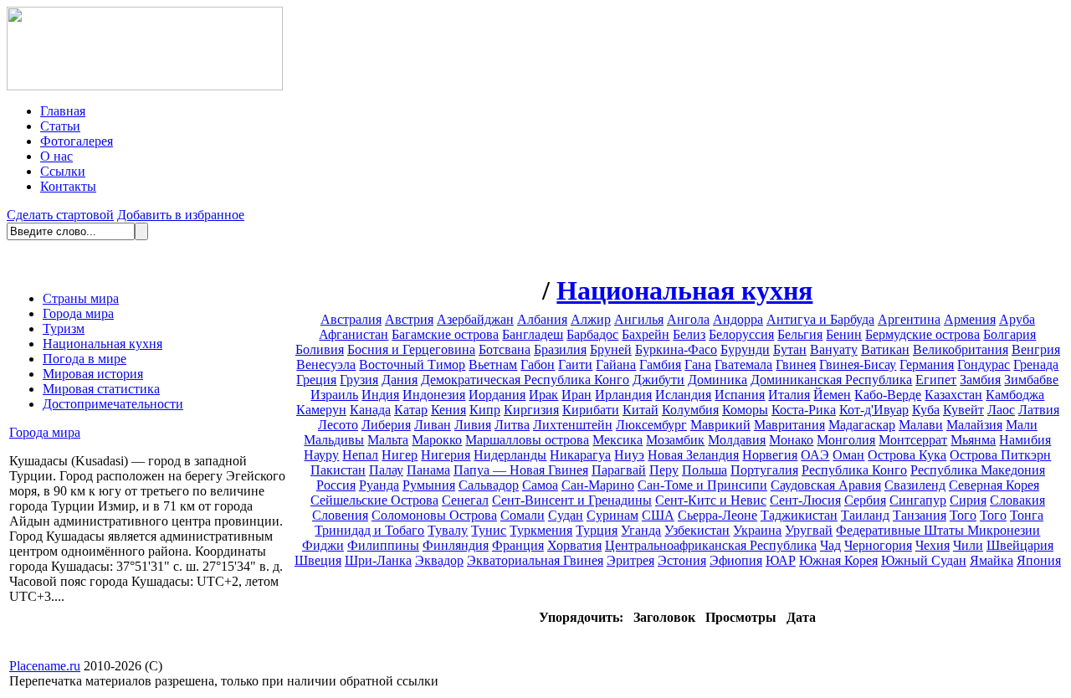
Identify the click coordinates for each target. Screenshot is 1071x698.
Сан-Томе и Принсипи (702, 485)
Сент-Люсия (805, 500)
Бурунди (745, 349)
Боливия (319, 349)
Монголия (846, 440)
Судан (565, 515)
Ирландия (623, 394)
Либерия (386, 425)
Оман (848, 455)
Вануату (834, 349)
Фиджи (323, 545)
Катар (411, 410)
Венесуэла (326, 364)
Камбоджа (1015, 394)
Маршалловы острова (527, 440)
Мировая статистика (101, 389)
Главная (62, 111)
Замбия (980, 379)
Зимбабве (1031, 379)
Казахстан (953, 394)
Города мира (78, 313)
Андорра (738, 319)
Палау (386, 470)
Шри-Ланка (378, 560)
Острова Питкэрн (1000, 455)
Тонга (1026, 515)
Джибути (658, 379)
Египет (935, 379)
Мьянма (973, 440)
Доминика (717, 379)
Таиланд (865, 515)
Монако (791, 440)
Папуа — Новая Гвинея (521, 470)
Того (963, 515)
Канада (370, 410)
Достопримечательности (113, 404)
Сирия (968, 500)
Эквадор (439, 560)
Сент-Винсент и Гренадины (572, 500)
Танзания (919, 515)
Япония (1039, 560)
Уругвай (809, 530)
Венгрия (1036, 349)
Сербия (865, 500)
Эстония (682, 560)
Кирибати (590, 410)
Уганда (641, 530)
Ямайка (991, 560)
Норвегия (769, 455)
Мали (1022, 425)
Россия (336, 485)
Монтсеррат (913, 440)
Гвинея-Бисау (857, 364)
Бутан (790, 349)
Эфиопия (736, 560)
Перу (664, 470)
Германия (926, 364)
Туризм (64, 328)
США (658, 515)
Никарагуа (580, 455)
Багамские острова (445, 334)
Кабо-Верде (887, 394)
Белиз (689, 334)
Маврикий (720, 425)
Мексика (617, 440)
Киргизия (531, 410)
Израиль (334, 394)
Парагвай (619, 470)
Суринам (612, 515)
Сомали (522, 515)
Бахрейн (645, 334)
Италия (789, 394)
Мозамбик (675, 440)
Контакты (68, 186)
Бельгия (799, 334)
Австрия (409, 319)
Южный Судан (923, 560)
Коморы (745, 410)
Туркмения (541, 530)
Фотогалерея (76, 141)
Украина (757, 530)
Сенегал (465, 500)
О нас (56, 156)
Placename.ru (44, 666)
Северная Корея (994, 485)
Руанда (379, 485)
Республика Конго (854, 470)
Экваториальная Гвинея (535, 560)
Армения (970, 319)
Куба (926, 410)
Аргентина (909, 319)
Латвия (1038, 410)
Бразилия (560, 349)
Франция (518, 545)
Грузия (359, 379)
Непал (360, 455)
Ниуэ (629, 455)
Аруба (1017, 319)
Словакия (1017, 500)
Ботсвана (504, 349)
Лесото (338, 425)
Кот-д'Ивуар (874, 410)
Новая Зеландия (693, 455)
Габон (537, 364)
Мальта (387, 440)
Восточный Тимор (412, 364)
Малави (921, 425)
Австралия (351, 319)
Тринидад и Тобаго (369, 530)
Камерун (321, 410)
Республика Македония (977, 470)
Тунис (488, 530)
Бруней (611, 349)
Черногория (878, 545)
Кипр (484, 410)
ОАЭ (815, 455)
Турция (596, 530)
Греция (316, 379)
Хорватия (574, 545)
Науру (321, 455)
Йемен (832, 394)
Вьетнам (493, 364)
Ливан (432, 425)
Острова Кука (907, 455)
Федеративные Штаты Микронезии (938, 530)
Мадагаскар (861, 425)
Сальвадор (489, 485)
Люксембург (651, 425)
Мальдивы (334, 440)
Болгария (1009, 334)
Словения (340, 515)
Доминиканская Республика (831, 379)
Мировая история (93, 374)
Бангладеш (532, 334)
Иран (576, 394)
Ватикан (885, 349)
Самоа (540, 485)
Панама (428, 470)
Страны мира (81, 298)
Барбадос (592, 334)
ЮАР (781, 560)
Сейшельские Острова (374, 500)
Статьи (60, 126)
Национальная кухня (102, 343)
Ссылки (62, 171)
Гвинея (796, 364)
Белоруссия (741, 334)
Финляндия (456, 545)
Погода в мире (84, 359)
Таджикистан (799, 515)
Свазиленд (914, 485)
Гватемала (743, 364)
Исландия (683, 394)
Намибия (1025, 440)
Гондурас (983, 364)
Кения (448, 410)
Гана (697, 364)
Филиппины (383, 545)
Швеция (318, 560)
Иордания (497, 394)
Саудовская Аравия (826, 485)
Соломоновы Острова (434, 515)
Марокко (437, 440)
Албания (542, 319)
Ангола (688, 319)
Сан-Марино (597, 485)
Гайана (616, 364)
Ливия (472, 425)
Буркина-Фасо (676, 349)
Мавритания (789, 425)
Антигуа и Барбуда (820, 319)
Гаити (575, 364)
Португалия (764, 470)
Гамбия (660, 364)
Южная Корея (838, 560)
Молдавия (737, 440)
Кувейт (963, 410)
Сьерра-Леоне (717, 515)
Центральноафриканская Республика (711, 545)
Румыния (428, 485)
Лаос (1001, 410)
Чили (968, 545)
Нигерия (445, 455)
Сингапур (917, 500)
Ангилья (639, 319)
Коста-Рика (803, 410)
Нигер (400, 455)
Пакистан (338, 470)
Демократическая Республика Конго (525, 379)
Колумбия (690, 410)
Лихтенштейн (572, 425)
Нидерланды (510, 455)
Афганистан (353, 334)
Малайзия (974, 425)
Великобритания (960, 349)
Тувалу (448, 530)
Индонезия (433, 394)
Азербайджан (475, 319)
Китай (640, 410)
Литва (512, 425)
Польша (704, 470)
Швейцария (1019, 545)
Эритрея (630, 560)
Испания (740, 394)
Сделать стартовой (60, 215)
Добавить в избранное (180, 215)
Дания (400, 379)
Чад (830, 545)
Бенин (844, 334)
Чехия (932, 545)
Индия (380, 394)
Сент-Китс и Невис (710, 500)
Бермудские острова (922, 334)
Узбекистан (697, 530)
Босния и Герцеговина (411, 349)
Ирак (543, 394)
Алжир (591, 319)
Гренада (1035, 364)
